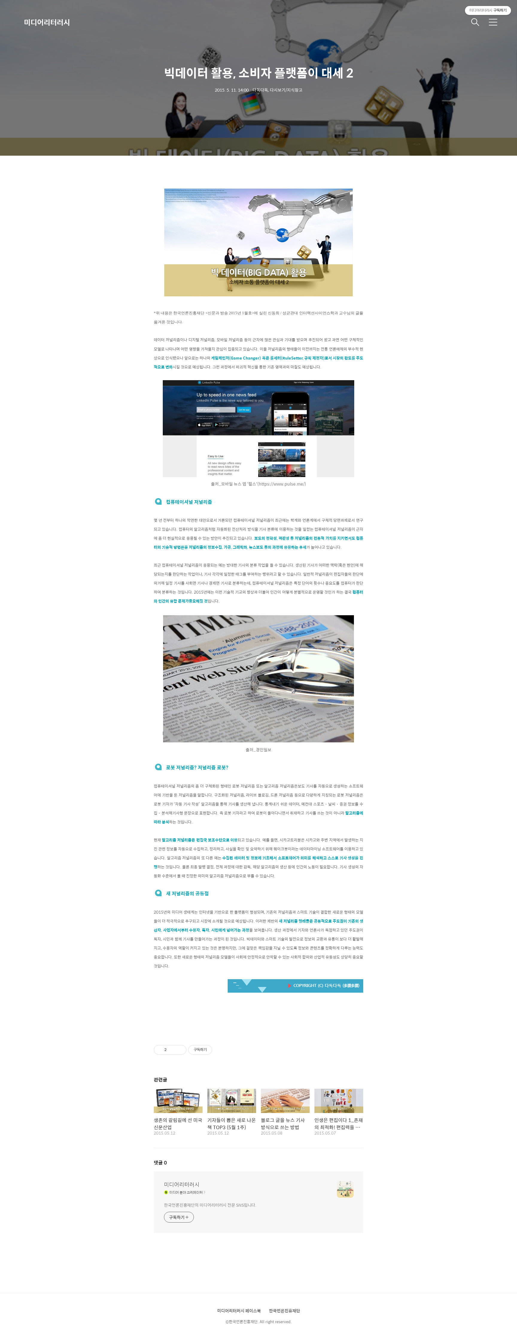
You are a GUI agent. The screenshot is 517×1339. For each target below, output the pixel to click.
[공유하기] (172, 1049)
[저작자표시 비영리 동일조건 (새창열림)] (220, 1049)
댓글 (160, 1162)
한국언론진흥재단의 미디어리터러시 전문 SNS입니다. (210, 1205)
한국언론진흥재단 (284, 1310)
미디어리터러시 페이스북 (239, 1310)
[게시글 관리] (179, 1049)
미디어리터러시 (47, 22)
